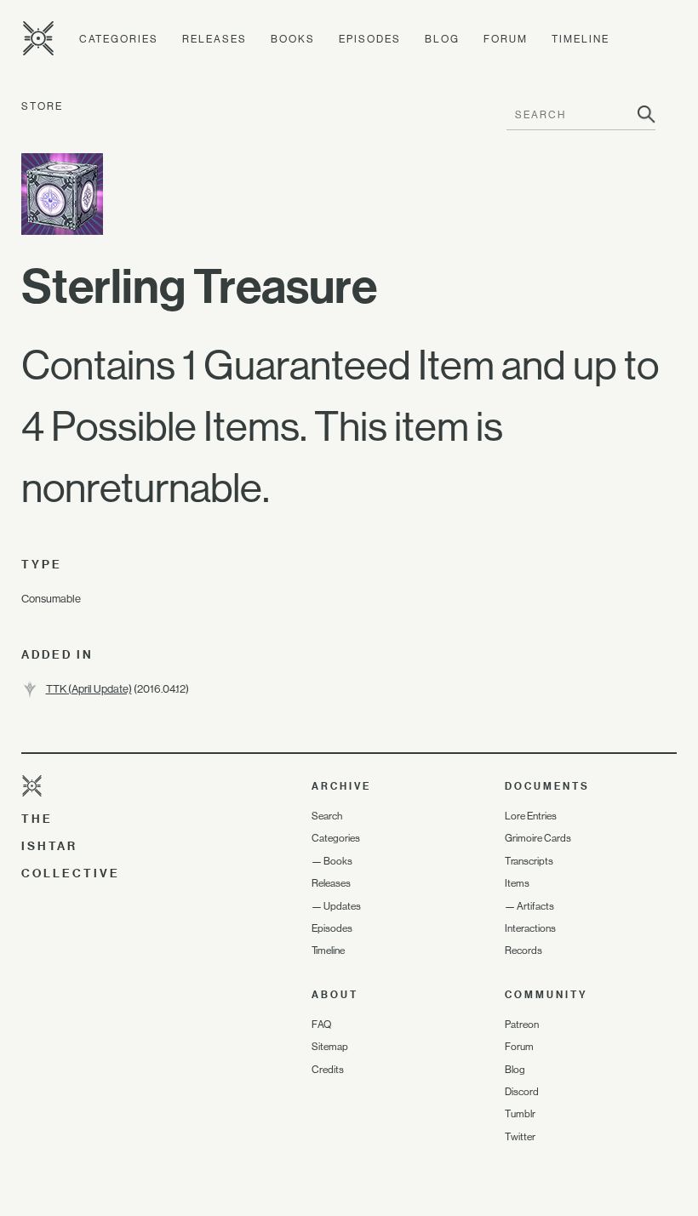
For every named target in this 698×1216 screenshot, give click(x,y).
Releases (214, 39)
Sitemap (330, 1047)
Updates (342, 906)
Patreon (522, 1024)
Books (293, 39)
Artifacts (535, 906)
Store (42, 106)
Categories (118, 39)
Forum (505, 39)
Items (517, 883)
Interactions (530, 928)
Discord (522, 1092)
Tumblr (520, 1114)
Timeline (580, 39)
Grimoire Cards (538, 838)
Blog (442, 39)
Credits (328, 1070)
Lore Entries (531, 816)
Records (523, 950)
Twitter (520, 1137)
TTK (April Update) (89, 688)
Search (327, 816)
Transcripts (529, 861)
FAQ (321, 1024)
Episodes (370, 39)
